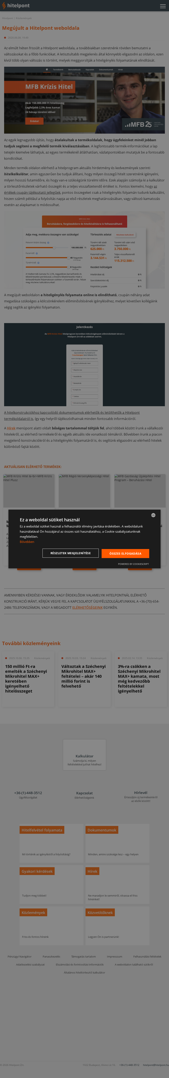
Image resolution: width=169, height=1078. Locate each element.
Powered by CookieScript (133, 563)
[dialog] (84, 539)
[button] (71, 553)
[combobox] (153, 515)
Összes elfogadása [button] (125, 553)
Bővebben (27, 541)
